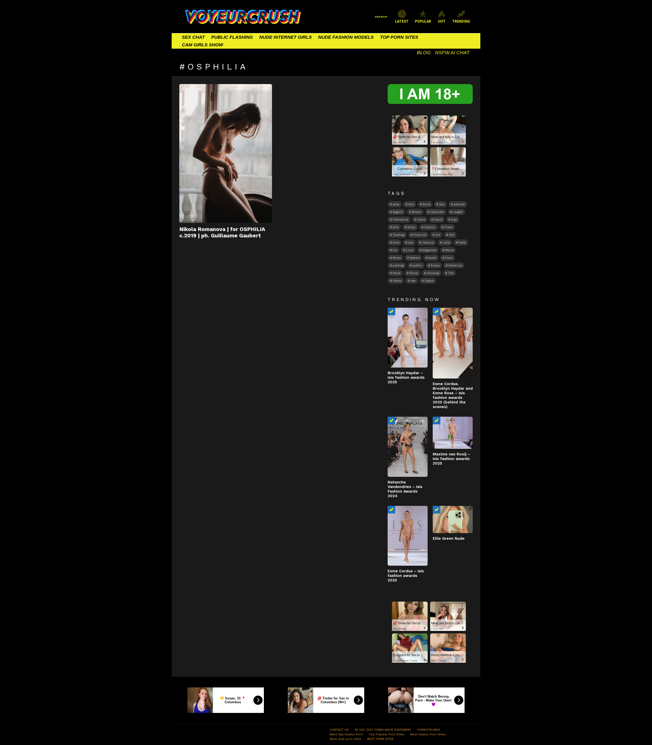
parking (398, 265)
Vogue (429, 280)
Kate (462, 242)
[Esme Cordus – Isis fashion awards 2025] (408, 536)
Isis (410, 242)
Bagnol (398, 212)
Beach (416, 212)
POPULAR (423, 21)
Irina (396, 242)
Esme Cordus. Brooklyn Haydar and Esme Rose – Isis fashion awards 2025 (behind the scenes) (453, 395)
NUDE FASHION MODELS (346, 37)
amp (396, 204)
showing (433, 273)
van (413, 280)
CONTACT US (339, 730)
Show (414, 273)
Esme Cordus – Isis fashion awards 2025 (406, 576)
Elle (396, 227)
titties (397, 280)
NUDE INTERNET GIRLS (285, 37)
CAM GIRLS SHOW (202, 44)
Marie (449, 250)
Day (454, 219)
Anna (426, 204)
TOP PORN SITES (399, 37)
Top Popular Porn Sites (386, 734)
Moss (397, 258)
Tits (451, 273)
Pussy (435, 265)
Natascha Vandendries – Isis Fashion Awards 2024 (405, 489)
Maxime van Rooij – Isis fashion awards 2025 (451, 459)
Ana (411, 204)
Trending (391, 311)
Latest (402, 21)
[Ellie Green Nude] (453, 519)
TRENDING (461, 21)
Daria (421, 219)
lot (395, 250)
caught (458, 212)
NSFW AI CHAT (452, 52)
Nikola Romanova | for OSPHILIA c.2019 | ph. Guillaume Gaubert (222, 232)
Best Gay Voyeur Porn (346, 734)
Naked (414, 258)
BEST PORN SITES (380, 739)
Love (409, 250)
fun (437, 235)
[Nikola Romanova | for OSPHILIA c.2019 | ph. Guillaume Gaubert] (225, 153)
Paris (449, 258)
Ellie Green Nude (449, 538)
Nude (432, 258)
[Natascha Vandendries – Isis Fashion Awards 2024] (408, 447)
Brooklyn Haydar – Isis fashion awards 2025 (406, 377)
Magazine (429, 250)
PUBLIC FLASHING (232, 37)
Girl (451, 235)
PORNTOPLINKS (428, 730)
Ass (442, 204)
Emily (411, 227)
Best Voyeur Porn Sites (428, 734)
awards (459, 204)
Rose (397, 273)
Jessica (428, 242)
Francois (419, 235)
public (417, 265)
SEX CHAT (193, 37)
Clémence (400, 219)
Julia (446, 242)
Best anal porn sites (345, 739)
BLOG (424, 52)
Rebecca (455, 265)
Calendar (437, 212)
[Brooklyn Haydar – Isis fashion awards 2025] (408, 338)
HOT (441, 21)
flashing (398, 235)
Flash (448, 227)
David (438, 219)
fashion (430, 227)
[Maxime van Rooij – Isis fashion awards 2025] (453, 433)
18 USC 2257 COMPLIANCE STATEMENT (383, 730)
